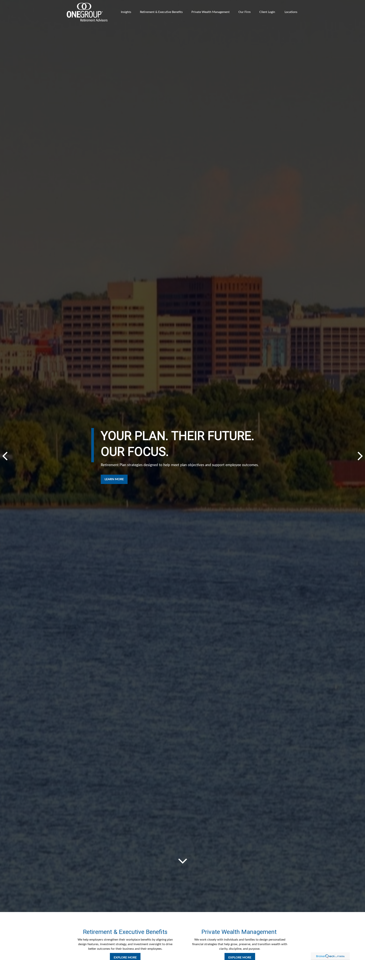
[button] (126, 12)
